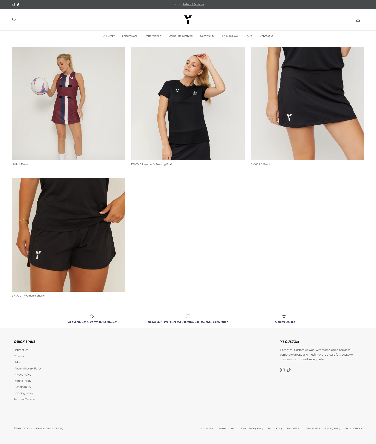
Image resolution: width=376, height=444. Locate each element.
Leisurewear (129, 36)
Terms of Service (24, 399)
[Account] (357, 19)
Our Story (109, 36)
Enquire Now (230, 36)
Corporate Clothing (181, 36)
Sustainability (22, 387)
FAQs (248, 36)
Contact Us (21, 350)
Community (207, 36)
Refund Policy (22, 380)
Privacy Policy (22, 374)
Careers (19, 356)
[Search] (14, 19)
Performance (153, 36)
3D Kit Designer (193, 4)
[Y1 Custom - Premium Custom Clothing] (188, 19)
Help (17, 362)
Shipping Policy (23, 393)
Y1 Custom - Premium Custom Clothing (42, 428)
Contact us (266, 36)
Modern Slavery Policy (28, 368)
